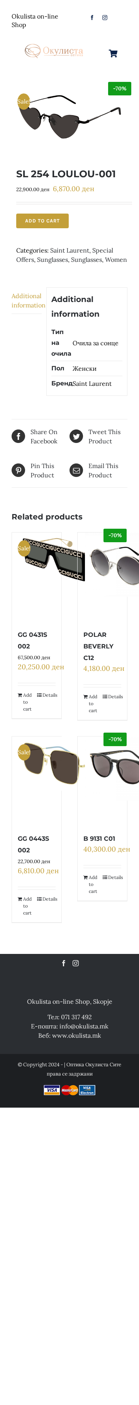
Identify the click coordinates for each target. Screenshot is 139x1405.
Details (49, 695)
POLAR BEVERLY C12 (98, 646)
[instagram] (104, 17)
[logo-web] (54, 43)
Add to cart (42, 221)
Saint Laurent (69, 250)
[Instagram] (76, 963)
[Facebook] (64, 963)
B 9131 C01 (99, 838)
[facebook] (92, 17)
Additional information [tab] (27, 300)
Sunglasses (52, 259)
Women (116, 259)
